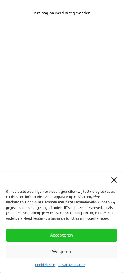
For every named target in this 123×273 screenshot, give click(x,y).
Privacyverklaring (71, 265)
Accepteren (61, 235)
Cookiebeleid (45, 265)
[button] (114, 180)
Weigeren (61, 251)
